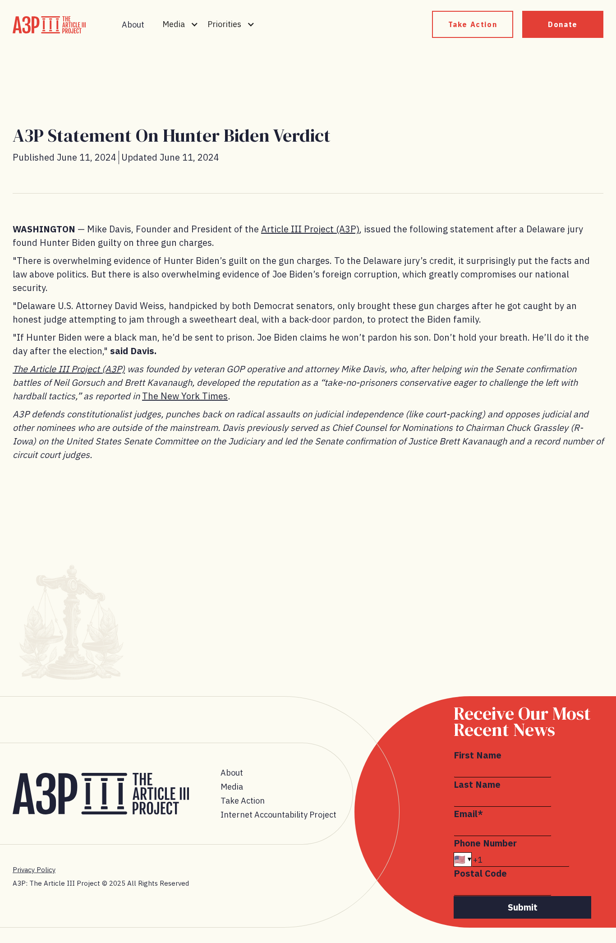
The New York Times (185, 396)
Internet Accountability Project (278, 814)
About (133, 24)
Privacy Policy (34, 869)
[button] (180, 24)
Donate (563, 24)
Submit (523, 907)
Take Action (472, 24)
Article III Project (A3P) (310, 229)
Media (232, 786)
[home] (49, 24)
